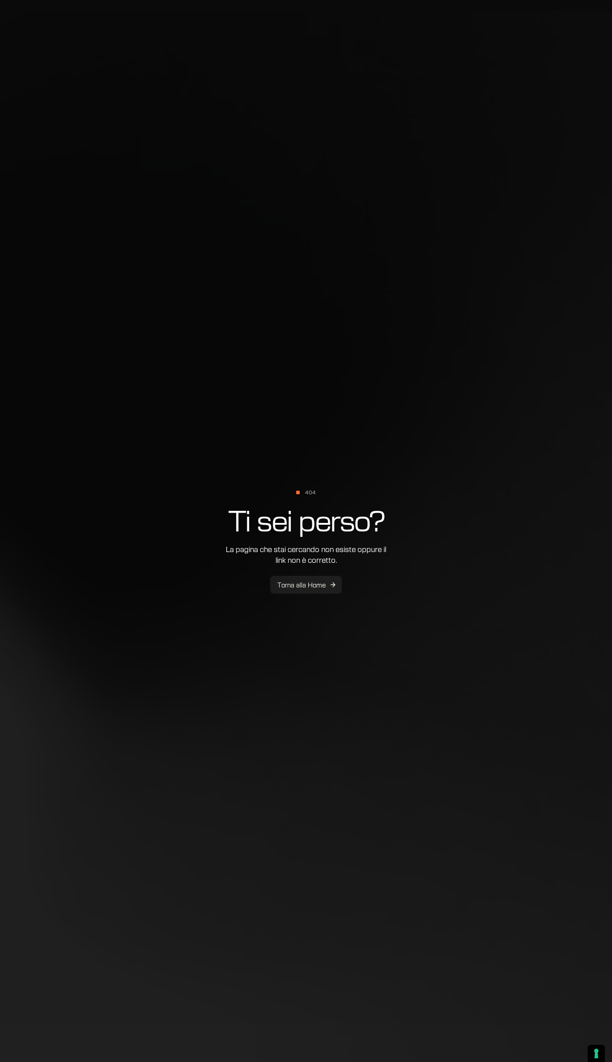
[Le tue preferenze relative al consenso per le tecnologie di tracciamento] (596, 1053)
